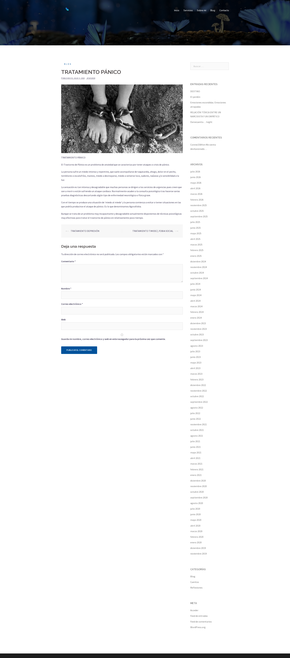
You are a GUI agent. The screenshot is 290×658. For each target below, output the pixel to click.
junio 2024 (195, 289)
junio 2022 (195, 418)
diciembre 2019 (198, 547)
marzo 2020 (196, 531)
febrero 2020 (196, 536)
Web (63, 319)
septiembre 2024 (199, 278)
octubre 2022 (197, 396)
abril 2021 (195, 458)
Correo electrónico (72, 303)
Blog (212, 10)
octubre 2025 (197, 210)
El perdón (195, 96)
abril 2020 (195, 525)
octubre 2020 (197, 491)
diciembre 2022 (198, 385)
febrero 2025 (196, 250)
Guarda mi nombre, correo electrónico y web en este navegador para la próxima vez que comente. (113, 338)
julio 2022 (195, 413)
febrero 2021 (196, 469)
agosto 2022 (196, 407)
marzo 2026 (196, 193)
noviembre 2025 (198, 205)
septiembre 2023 (199, 340)
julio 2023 (195, 351)
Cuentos (194, 581)
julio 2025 (195, 222)
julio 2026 (195, 171)
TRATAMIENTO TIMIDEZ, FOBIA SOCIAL (152, 230)
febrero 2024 (196, 311)
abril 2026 (195, 188)
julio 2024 (195, 283)
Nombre (66, 288)
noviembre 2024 (198, 267)
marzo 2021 (196, 463)
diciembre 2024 (198, 261)
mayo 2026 (195, 182)
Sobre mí (201, 10)
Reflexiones (196, 587)
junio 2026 (195, 177)
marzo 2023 (196, 373)
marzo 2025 (196, 244)
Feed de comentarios (201, 621)
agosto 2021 (196, 435)
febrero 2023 (196, 379)
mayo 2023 (195, 362)
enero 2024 (196, 317)
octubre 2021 (197, 429)
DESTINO (195, 91)
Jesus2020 (91, 78)
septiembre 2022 (199, 401)
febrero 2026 (196, 199)
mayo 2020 (195, 519)
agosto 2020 (196, 503)
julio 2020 (195, 508)
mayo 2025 (195, 233)
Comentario (68, 261)
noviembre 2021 (198, 424)
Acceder (194, 610)
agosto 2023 (196, 345)
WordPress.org (198, 627)
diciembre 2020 (198, 480)
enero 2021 (196, 474)
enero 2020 (196, 542)
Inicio (176, 10)
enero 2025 (196, 255)
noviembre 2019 (198, 553)
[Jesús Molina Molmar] (66, 10)
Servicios (188, 10)
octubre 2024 (197, 272)
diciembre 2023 (198, 323)
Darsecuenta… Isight (201, 121)
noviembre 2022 (198, 390)
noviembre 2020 (198, 486)
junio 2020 (195, 514)
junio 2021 (195, 446)
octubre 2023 (197, 334)
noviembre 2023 (198, 328)
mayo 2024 (195, 295)
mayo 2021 (195, 452)
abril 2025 (195, 238)
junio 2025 (195, 227)
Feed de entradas (199, 615)
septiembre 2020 (199, 497)
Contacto (224, 10)
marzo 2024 (196, 306)
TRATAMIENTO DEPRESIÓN (85, 230)
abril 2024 (195, 300)
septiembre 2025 (199, 216)
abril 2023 (195, 368)
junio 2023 (195, 356)
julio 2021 (195, 441)
